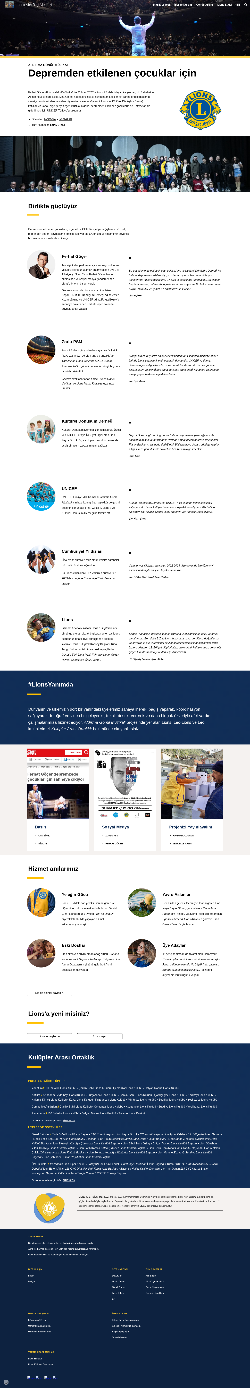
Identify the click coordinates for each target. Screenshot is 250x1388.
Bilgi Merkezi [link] (161, 4)
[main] (125, 71)
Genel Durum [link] (204, 4)
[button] (246, 5)
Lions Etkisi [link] (224, 4)
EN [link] (238, 4)
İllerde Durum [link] (183, 4)
